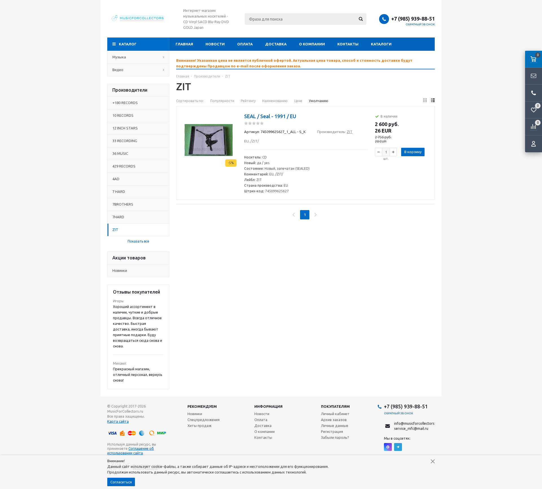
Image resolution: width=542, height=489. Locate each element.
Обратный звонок (420, 24)
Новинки (119, 270)
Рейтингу (248, 101)
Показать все (138, 241)
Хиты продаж (199, 426)
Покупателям (335, 406)
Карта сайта (118, 421)
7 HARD (118, 191)
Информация (268, 406)
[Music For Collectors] (138, 19)
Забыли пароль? (335, 437)
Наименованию (275, 101)
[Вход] (533, 143)
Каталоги (381, 44)
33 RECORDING (124, 141)
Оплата (245, 44)
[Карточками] (425, 100)
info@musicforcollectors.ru (416, 423)
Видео (117, 70)
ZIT (115, 230)
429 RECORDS (124, 166)
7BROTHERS (122, 204)
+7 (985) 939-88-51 (413, 18)
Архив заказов (334, 420)
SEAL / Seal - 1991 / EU (270, 116)
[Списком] (433, 100)
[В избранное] (233, 123)
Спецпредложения (203, 420)
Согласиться (121, 482)
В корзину (412, 152)
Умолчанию (318, 101)
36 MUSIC (120, 153)
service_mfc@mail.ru (411, 428)
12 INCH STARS (125, 128)
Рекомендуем (202, 406)
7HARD (118, 217)
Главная (184, 44)
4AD (115, 179)
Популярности (222, 101)
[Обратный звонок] (533, 93)
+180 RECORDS (125, 103)
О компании (312, 44)
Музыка (119, 57)
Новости (215, 44)
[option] (305, 63)
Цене (298, 101)
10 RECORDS (123, 115)
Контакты (348, 44)
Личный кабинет (335, 414)
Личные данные (334, 426)
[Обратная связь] (533, 76)
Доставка (276, 44)
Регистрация (332, 431)
